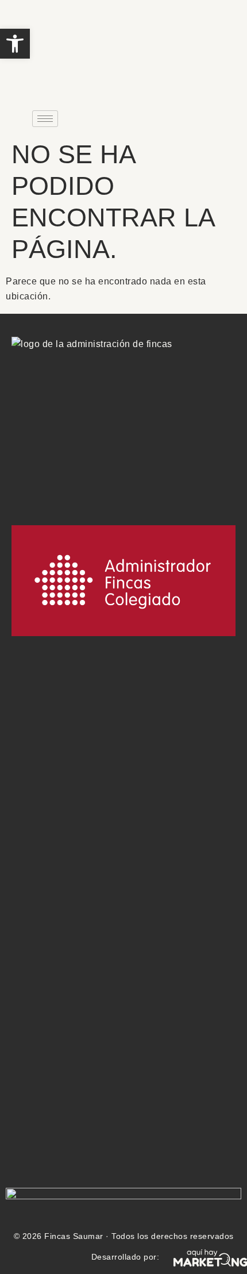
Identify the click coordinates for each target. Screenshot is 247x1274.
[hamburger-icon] (45, 118)
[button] (15, 44)
